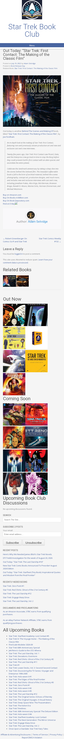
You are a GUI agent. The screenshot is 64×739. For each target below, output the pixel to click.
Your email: (8, 530)
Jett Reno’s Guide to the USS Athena (25, 650)
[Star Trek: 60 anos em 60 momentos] (36, 371)
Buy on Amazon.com (12, 194)
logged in (19, 253)
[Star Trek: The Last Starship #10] (14, 325)
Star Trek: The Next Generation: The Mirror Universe (32, 720)
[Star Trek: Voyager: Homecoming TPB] (36, 325)
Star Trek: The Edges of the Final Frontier (27, 679)
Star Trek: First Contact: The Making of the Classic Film (35, 68)
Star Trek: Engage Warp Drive (16, 597)
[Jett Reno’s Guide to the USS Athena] (36, 448)
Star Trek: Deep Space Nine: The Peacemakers (30, 702)
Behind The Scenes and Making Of (37, 131)
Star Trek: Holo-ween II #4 (20, 714)
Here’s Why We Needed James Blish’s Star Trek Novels (27, 554)
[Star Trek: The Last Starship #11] (36, 494)
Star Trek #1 (14, 665)
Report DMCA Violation (32, 737)
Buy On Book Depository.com (16, 200)
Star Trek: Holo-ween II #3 (20, 691)
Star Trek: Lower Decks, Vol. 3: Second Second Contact (33, 667)
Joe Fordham (8, 137)
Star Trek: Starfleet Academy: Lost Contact (27, 717)
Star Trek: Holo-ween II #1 (20, 676)
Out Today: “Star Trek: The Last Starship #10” (23, 562)
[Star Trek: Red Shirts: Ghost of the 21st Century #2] (14, 494)
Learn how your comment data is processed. (28, 261)
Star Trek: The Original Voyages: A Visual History (30, 699)
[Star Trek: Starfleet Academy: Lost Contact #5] (14, 425)
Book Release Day (18, 66)
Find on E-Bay (9, 203)
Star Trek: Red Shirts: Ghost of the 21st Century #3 (25, 589)
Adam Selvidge (30, 63)
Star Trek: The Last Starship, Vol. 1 (24, 653)
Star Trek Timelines (17, 708)
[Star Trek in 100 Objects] (14, 348)
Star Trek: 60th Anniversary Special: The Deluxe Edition (33, 711)
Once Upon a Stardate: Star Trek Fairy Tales (28, 728)
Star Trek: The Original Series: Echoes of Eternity (30, 696)
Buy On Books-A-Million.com (15, 197)
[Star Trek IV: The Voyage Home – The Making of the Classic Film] (36, 425)
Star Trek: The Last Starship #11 (23, 662)
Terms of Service (40, 734)
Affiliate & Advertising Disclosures (16, 734)
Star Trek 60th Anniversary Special (24, 647)
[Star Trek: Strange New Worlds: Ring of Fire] (14, 394)
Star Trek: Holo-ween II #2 (20, 688)
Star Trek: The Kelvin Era (20, 705)
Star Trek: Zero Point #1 (13, 586)
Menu (32, 45)
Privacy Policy (56, 734)
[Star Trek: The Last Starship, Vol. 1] (14, 471)
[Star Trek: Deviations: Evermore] (36, 471)
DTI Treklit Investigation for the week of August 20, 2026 (27, 558)
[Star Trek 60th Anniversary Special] (14, 448)
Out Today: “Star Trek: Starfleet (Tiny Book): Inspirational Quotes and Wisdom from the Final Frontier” (32, 574)
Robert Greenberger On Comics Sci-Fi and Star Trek (15, 240)
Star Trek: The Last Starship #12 (17, 593)
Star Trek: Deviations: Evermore (23, 656)
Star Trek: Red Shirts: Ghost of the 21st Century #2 (31, 659)
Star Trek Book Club (32, 30)
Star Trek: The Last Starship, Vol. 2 (18, 601)
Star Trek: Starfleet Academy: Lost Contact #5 (29, 636)
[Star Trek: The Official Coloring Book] (14, 371)
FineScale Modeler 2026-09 (21, 644)
